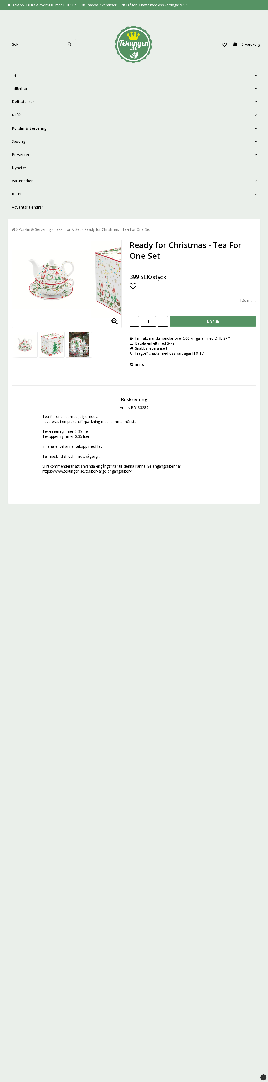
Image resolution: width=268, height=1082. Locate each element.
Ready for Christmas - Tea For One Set (117, 229)
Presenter (21, 154)
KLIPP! (18, 194)
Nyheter (19, 167)
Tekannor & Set (67, 229)
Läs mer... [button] (248, 300)
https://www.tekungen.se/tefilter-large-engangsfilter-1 (87, 471)
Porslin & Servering (29, 128)
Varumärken (23, 180)
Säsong (18, 141)
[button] (224, 44)
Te (14, 75)
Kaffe (17, 114)
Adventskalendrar (27, 207)
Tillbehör (20, 88)
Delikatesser (23, 101)
